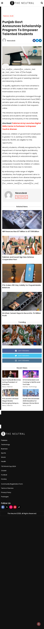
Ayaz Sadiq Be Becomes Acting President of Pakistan (11, 382)
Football (4, 475)
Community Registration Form (12, 484)
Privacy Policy (6, 492)
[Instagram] (11, 507)
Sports (3, 453)
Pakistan (6, 16)
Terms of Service (7, 488)
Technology (33, 387)
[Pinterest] (15, 507)
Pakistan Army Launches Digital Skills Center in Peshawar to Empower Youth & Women (21, 126)
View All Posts (21, 197)
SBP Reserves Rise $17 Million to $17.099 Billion (20, 231)
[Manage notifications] (39, 624)
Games (25, 387)
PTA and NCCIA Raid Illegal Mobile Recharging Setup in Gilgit (10, 401)
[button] (34, 40)
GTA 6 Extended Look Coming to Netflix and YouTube (31, 382)
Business (4, 449)
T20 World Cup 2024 (8, 466)
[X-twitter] (7, 507)
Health (3, 461)
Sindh (12, 16)
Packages (5, 497)
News (4, 387)
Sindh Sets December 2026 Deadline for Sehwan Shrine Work (31, 401)
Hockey (4, 479)
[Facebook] (3, 507)
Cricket (3, 470)
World (3, 457)
